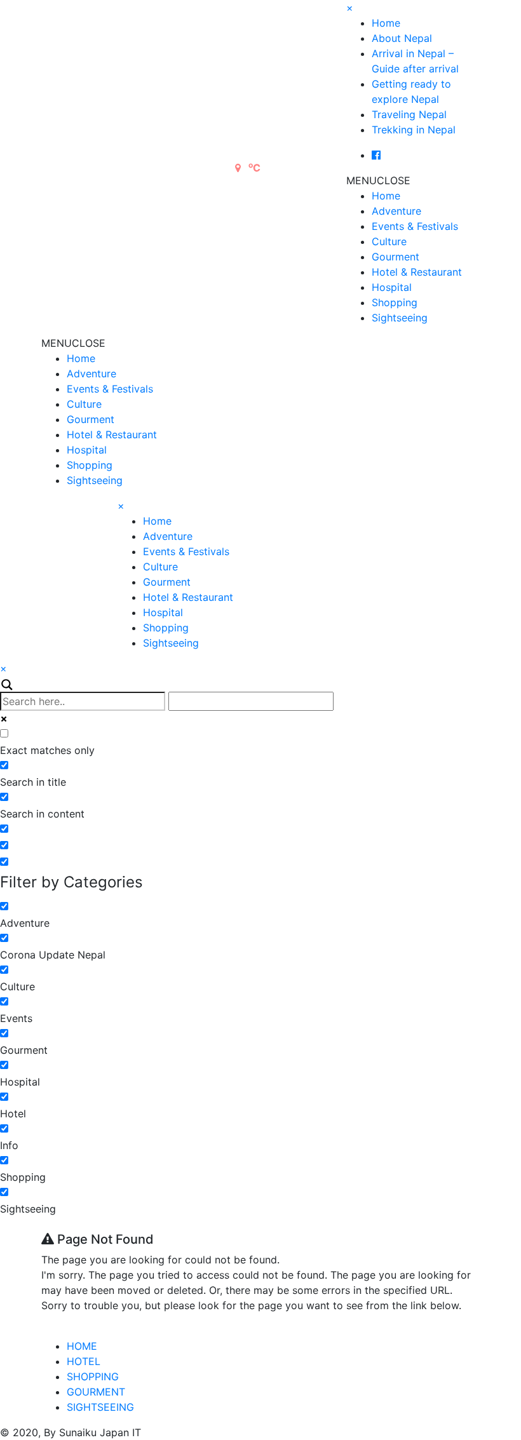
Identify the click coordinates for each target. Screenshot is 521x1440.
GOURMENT (96, 1391)
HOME (82, 1346)
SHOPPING (93, 1376)
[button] (378, 180)
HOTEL (83, 1361)
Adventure (396, 211)
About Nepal (402, 38)
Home (386, 23)
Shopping (394, 302)
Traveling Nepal (409, 114)
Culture (389, 241)
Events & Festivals (415, 226)
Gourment (395, 256)
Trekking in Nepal (414, 129)
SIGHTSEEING (100, 1407)
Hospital (392, 287)
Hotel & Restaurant (417, 272)
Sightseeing (400, 317)
